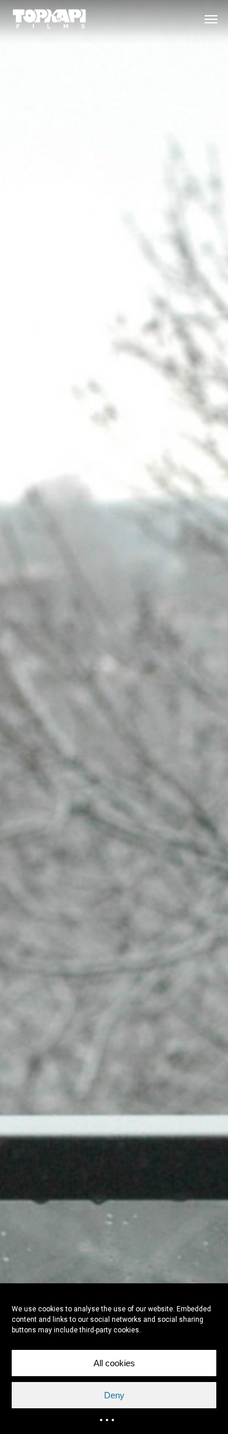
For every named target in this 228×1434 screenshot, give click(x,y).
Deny (114, 1395)
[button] (211, 19)
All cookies (114, 1363)
